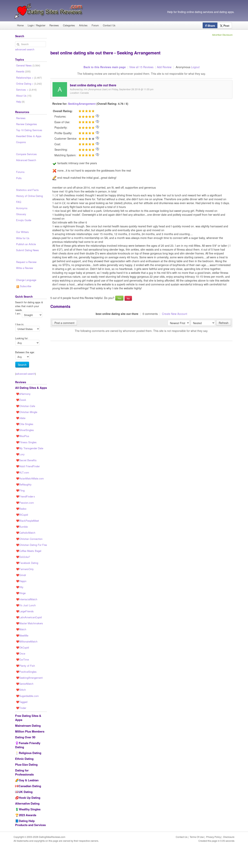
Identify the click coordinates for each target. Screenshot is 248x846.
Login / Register (36, 25)
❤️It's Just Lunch (26, 605)
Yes (119, 298)
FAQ (18, 202)
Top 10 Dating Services (29, 130)
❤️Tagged (21, 702)
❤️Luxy (20, 454)
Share (211, 25)
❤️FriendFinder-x (25, 496)
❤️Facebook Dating (27, 563)
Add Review (164, 67)
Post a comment (64, 323)
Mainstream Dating (28, 725)
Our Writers (22, 232)
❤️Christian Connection (29, 539)
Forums (20, 172)
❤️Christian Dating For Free (31, 545)
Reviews (54, 25)
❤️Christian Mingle (26, 412)
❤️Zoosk (21, 400)
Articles (83, 25)
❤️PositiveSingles (26, 671)
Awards (23, 71)
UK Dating (26, 792)
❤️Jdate (20, 418)
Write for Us (22, 238)
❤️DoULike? (23, 557)
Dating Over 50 (25, 737)
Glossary (21, 214)
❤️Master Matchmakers (29, 623)
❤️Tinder (21, 708)
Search (22, 365)
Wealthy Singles (29, 809)
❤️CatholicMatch (25, 532)
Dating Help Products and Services (30, 823)
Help (20, 101)
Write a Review (24, 268)
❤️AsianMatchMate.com (30, 478)
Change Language (26, 280)
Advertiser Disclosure (222, 34)
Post (226, 25)
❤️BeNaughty (24, 484)
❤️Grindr (21, 575)
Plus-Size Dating (26, 764)
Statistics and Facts (27, 190)
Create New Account (174, 314)
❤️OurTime (22, 659)
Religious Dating (30, 753)
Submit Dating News (27, 250)
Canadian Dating (30, 786)
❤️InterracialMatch (26, 599)
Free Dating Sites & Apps (28, 718)
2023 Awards (27, 815)
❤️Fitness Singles (26, 442)
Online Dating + (29, 83)
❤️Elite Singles (24, 424)
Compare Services (26, 154)
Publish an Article (26, 244)
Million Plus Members (29, 731)
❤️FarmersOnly (25, 569)
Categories (69, 25)
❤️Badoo (21, 508)
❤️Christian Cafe (25, 406)
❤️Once (20, 653)
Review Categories (26, 124)
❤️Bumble (22, 526)
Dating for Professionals (24, 772)
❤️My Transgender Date (29, 448)
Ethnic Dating (24, 759)
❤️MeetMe (22, 635)
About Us (23, 95)
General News (28, 65)
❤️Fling (20, 490)
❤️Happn (21, 581)
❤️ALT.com (22, 472)
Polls (19, 178)
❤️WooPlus (22, 436)
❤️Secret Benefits (26, 460)
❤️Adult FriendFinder (28, 466)
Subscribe (25, 286)
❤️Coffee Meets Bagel (28, 551)
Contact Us (109, 25)
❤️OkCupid (22, 647)
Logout (195, 67)
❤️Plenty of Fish (25, 665)
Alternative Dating (27, 803)
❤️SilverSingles (25, 430)
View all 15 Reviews (141, 67)
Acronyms (22, 208)
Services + (26, 89)
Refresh (223, 323)
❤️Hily (19, 587)
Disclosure (228, 836)
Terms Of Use (197, 836)
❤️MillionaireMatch (26, 641)
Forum (95, 25)
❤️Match (21, 629)
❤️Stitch (21, 689)
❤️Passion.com (25, 502)
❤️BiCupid (22, 514)
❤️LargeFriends (25, 611)
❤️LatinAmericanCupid (29, 617)
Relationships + (29, 77)
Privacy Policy (213, 836)
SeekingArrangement (82, 104)
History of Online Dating (29, 196)
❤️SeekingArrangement (29, 677)
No (128, 298)
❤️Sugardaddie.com (27, 696)
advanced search (24, 49)
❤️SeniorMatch (24, 683)
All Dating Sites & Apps (31, 388)
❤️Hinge (21, 593)
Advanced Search (26, 160)
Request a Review (26, 262)
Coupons (21, 142)
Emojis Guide (23, 220)
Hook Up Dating (29, 797)
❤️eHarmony (23, 394)
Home (20, 25)
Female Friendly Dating (27, 745)
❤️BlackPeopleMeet (27, 520)
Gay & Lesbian (29, 780)
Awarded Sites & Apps (28, 136)
